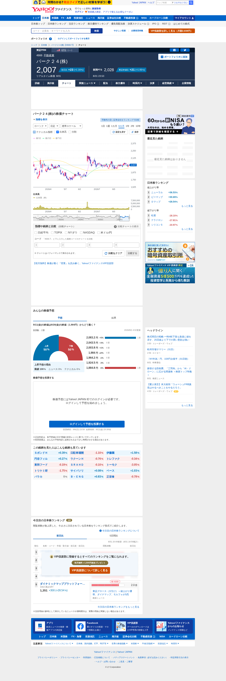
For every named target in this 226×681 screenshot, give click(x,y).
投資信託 (78, 18)
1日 (103, 126)
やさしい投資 (120, 30)
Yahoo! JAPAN (139, 2)
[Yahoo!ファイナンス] (52, 8)
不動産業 (49, 55)
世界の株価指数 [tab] (119, 643)
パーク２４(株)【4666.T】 (62, 45)
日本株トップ (38, 23)
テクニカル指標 (44, 132)
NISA (144, 18)
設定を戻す (121, 132)
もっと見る (187, 206)
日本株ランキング (57, 23)
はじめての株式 (181, 23)
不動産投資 (129, 18)
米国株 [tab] (134, 643)
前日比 (60, 535)
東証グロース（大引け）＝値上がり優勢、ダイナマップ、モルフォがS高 (112, 593)
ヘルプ (151, 2)
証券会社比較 (114, 18)
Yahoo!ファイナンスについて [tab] (58, 643)
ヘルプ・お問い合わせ (105, 661)
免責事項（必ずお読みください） (153, 657)
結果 (114, 317)
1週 (108, 126)
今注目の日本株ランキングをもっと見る (118, 606)
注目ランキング (77, 23)
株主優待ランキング (98, 23)
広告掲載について (102, 657)
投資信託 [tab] (162, 643)
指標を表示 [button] (41, 119)
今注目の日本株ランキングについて (120, 530)
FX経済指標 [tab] (147, 643)
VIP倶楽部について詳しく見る (90, 570)
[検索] (191, 2)
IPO (154, 23)
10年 (138, 126)
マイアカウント (183, 18)
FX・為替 (66, 18)
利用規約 (87, 657)
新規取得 (96, 8)
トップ (35, 18)
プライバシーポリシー (47, 657)
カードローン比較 (158, 18)
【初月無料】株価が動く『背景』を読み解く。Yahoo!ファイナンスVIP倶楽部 (73, 263)
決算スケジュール (137, 23)
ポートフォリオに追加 (175, 56)
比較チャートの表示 (128, 226)
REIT (164, 23)
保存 (136, 132)
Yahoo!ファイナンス (104, 652)
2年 (132, 126)
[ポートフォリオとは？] (50, 39)
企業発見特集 (137, 30)
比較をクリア (115, 253)
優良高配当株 (118, 23)
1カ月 (114, 126)
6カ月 (121, 126)
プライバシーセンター (70, 657)
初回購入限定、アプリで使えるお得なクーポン (110, 12)
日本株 (45, 18)
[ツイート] (185, 50)
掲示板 (101, 18)
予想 (60, 317)
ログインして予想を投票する (87, 424)
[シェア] (174, 50)
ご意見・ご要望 (125, 661)
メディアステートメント (124, 657)
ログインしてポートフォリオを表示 (74, 38)
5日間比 (114, 535)
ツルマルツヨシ (181, 2)
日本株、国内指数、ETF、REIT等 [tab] (91, 643)
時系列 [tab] (174, 643)
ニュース (90, 18)
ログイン (79, 11)
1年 (127, 126)
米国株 (55, 18)
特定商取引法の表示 (179, 657)
